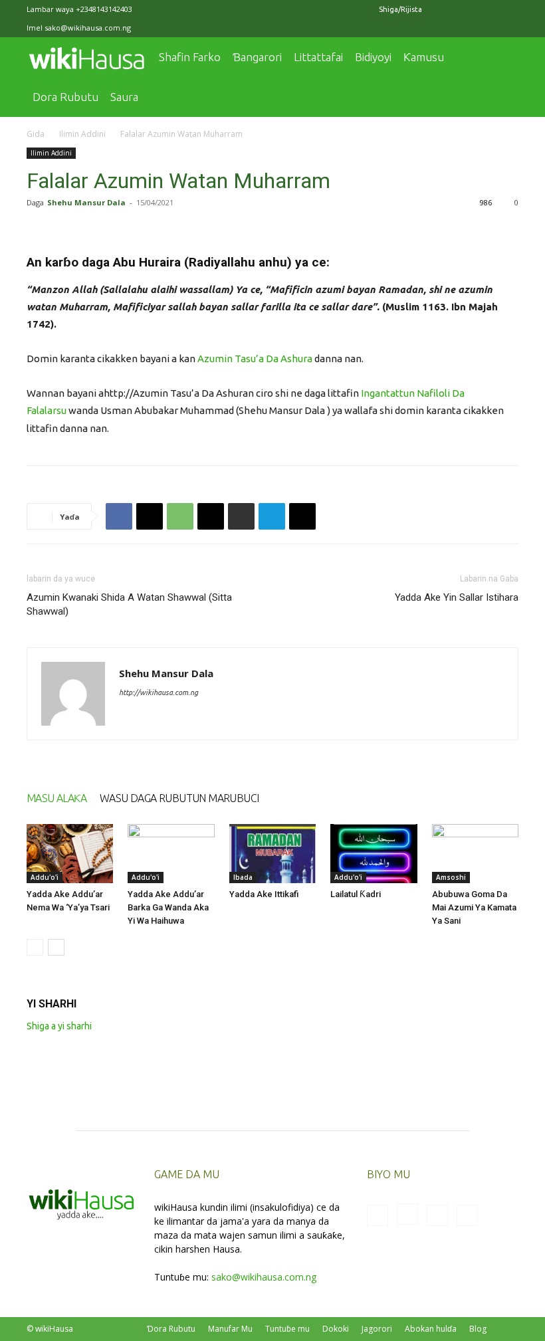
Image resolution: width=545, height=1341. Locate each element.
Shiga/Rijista (400, 9)
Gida (36, 134)
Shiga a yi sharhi (59, 1026)
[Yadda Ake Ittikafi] (272, 854)
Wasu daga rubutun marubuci (179, 798)
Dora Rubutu (65, 96)
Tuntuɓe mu (287, 1328)
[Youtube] (508, 9)
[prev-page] (35, 947)
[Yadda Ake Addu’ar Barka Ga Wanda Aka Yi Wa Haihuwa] (171, 854)
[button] (502, 57)
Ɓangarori (257, 57)
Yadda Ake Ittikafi (263, 894)
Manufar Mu (230, 1328)
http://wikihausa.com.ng (158, 692)
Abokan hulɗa (431, 1328)
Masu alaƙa (56, 798)
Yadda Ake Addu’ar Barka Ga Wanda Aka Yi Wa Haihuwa (168, 907)
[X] (486, 9)
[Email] (210, 516)
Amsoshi (451, 877)
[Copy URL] (302, 516)
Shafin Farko (190, 57)
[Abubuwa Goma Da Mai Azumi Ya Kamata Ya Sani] (475, 854)
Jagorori (377, 1328)
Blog (478, 1328)
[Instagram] (465, 9)
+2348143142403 (104, 9)
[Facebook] (443, 9)
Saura (124, 96)
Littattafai (318, 57)
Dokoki (335, 1328)
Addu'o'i (44, 877)
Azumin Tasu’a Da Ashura (254, 358)
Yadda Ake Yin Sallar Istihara (456, 597)
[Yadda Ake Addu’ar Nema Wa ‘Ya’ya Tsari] (70, 854)
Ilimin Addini (82, 134)
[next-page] (56, 947)
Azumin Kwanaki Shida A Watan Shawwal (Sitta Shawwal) (129, 604)
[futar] (241, 516)
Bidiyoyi (373, 57)
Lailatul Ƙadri (355, 894)
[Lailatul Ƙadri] (373, 854)
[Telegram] (272, 516)
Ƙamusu (423, 57)
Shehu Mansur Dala (86, 202)
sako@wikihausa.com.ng (88, 28)
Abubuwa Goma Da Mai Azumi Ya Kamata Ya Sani (474, 907)
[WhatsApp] (180, 516)
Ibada (243, 877)
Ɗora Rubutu (171, 1328)
